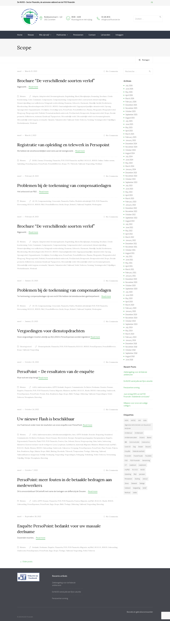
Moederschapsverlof (36, 106)
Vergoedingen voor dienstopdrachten (51, 330)
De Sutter (87, 387)
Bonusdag (95, 96)
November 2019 (131, 318)
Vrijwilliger (111, 120)
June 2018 (129, 359)
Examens (68, 103)
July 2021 (128, 256)
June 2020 (129, 295)
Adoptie (35, 96)
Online (100, 160)
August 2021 (130, 253)
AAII (139, 420)
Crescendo (56, 201)
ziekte (135, 493)
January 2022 (130, 240)
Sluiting (54, 451)
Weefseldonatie (23, 123)
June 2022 (129, 227)
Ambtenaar (128, 433)
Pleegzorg (21, 113)
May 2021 (128, 263)
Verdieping (50, 455)
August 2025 (130, 118)
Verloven (83, 120)
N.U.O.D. (48, 106)
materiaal (79, 445)
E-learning (48, 160)
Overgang (74, 448)
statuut (145, 479)
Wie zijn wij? (44, 34)
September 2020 (131, 288)
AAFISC (133, 420)
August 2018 (130, 356)
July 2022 (128, 224)
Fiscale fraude (138, 456)
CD (36, 201)
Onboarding (101, 391)
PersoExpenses (32, 164)
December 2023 (131, 172)
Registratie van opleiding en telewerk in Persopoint (63, 144)
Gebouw (71, 441)
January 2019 (130, 340)
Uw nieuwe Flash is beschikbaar (45, 418)
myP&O (81, 160)
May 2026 (128, 92)
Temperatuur (78, 451)
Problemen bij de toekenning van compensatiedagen (64, 185)
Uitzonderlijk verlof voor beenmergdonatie (93, 116)
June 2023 (129, 189)
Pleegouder (97, 110)
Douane (110, 387)
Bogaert (68, 387)
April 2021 (129, 266)
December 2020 (131, 279)
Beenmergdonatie (57, 96)
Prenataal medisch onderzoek (57, 113)
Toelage (77, 394)
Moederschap (22, 106)
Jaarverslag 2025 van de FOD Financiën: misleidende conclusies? (137, 395)
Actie (144, 420)
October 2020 (130, 285)
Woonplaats (29, 397)
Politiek (42, 113)
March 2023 (129, 198)
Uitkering (84, 394)
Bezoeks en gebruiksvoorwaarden (140, 612)
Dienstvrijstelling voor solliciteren (30, 103)
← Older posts (26, 561)
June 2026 (129, 89)
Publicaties (61, 34)
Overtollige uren (56, 110)
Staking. (137, 479)
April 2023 (129, 195)
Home (19, 34)
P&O (43, 205)
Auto (74, 435)
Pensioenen (78, 34)
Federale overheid (138, 451)
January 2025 (130, 140)
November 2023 (131, 176)
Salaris (37, 451)
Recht (61, 205)
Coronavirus (146, 442)
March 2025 (129, 134)
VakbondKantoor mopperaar (28, 455)
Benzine (92, 435)
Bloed (77, 96)
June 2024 (129, 160)
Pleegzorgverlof (32, 113)
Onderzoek (111, 391)
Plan (103, 448)
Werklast (98, 164)
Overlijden (45, 110)
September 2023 (131, 182)
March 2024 (129, 166)
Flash (39, 441)
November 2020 (131, 282)
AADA (34, 387)
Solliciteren (29, 116)
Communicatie (77, 387)
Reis (47, 394)
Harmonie (84, 103)
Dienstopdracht (44, 347)
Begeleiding (69, 96)
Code (30, 100)
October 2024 (130, 150)
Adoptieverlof (44, 96)
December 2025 (131, 105)
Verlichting (89, 455)
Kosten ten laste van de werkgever (39, 445)
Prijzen (114, 448)
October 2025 (130, 111)
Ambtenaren (139, 433)
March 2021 (129, 269)
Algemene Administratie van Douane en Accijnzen (138, 426)
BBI (126, 442)
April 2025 (129, 130)
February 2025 (130, 137)
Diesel (48, 438)
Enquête (20, 391)
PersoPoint (67, 110)
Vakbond (70, 120)
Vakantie (51, 120)
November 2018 (131, 347)
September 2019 (131, 324)
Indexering (107, 441)
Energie (71, 438)
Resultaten (54, 394)
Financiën (56, 160)
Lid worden (105, 34)
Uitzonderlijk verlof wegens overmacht (32, 120)
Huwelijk (92, 103)
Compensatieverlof (74, 100)
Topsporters (55, 116)
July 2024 (128, 156)
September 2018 (131, 353)
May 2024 (128, 163)
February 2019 (130, 337)
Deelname (96, 387)
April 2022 (129, 234)
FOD (63, 160)
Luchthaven (70, 445)
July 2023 (128, 185)
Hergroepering (86, 441)
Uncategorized (25, 347)
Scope (107, 113)
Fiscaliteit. (148, 456)
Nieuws (31, 34)
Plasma (89, 110)
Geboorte (76, 103)
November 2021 (131, 247)
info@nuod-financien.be (110, 19)
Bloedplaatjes (85, 96)
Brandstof (109, 435)
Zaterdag (38, 397)
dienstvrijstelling (99, 100)
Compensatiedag (59, 100)
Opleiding (21, 164)
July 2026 (128, 85)
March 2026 (129, 98)
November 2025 (131, 108)
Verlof (77, 120)
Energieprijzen (99, 438)
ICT (126, 465)
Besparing (100, 435)
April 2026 (129, 95)
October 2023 (130, 179)
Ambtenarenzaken (44, 387)
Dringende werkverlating (54, 103)
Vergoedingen (101, 394)
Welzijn (27, 458)
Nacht (87, 391)
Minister (66, 391)
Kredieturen (106, 103)
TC (68, 164)
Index (99, 441)
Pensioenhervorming (132, 387)
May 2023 (128, 192)
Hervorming (22, 205)
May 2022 (128, 230)
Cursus (40, 160)
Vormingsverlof (101, 120)
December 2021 (131, 243)
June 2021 (129, 259)
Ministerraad (104, 445)
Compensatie (47, 100)
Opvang (108, 106)
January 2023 (130, 205)
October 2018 (130, 350)
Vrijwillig (20, 458)
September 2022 (131, 218)
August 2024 (130, 153)
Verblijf (42, 455)
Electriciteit (62, 438)
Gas (65, 441)
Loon (55, 445)
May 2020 (128, 298)
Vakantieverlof (60, 120)
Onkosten (66, 448)
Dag (134, 447)
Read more (33, 86)
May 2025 (128, 127)
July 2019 (128, 327)
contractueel (87, 100)
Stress (127, 483)
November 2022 (131, 211)
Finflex (72, 201)
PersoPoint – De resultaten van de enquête (55, 371)
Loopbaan (61, 445)
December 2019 (131, 314)
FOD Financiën (71, 160)
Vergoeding (90, 164)
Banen (149, 437)
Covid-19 (127, 447)
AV (33, 201)
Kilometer (21, 445)
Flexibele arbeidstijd (83, 201)
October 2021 (130, 250)
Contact (92, 34)
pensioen (142, 474)
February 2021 (130, 272)
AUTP (54, 387)
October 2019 (130, 321)
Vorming (90, 120)
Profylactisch (74, 113)
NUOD (55, 106)
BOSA (34, 160)
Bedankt (60, 387)
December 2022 (131, 208)
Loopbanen (142, 465)
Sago (61, 394)
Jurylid (98, 103)
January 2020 (130, 311)
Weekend (33, 123)
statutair (38, 116)
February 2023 (130, 201)
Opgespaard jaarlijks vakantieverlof (90, 106)
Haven (77, 441)
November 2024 (131, 147)
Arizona (142, 437)
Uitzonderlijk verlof (68, 116)
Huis (95, 441)
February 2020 (130, 308)
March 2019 (129, 334)
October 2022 (130, 214)
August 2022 (130, 221)
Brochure (103, 96)
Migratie (59, 391)
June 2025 (129, 124)
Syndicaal (46, 116)
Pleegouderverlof (109, 110)
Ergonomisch (22, 441)
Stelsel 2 (73, 205)
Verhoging (80, 455)
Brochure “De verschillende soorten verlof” (56, 80)
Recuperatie (84, 113)
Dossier (103, 387)
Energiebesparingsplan (84, 438)
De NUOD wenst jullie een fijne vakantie (138, 381)
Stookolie (61, 451)
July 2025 (128, 121)
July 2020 (128, 292)
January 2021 (130, 276)
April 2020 (129, 301)
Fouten (52, 391)
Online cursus (109, 160)
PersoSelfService (79, 110)
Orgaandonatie (34, 110)
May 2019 (128, 330)
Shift (71, 394)
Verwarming (111, 455)
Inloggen (119, 34)
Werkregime (97, 205)
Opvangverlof (22, 110)
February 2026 (130, 101)
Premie (42, 394)
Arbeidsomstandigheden (61, 435)
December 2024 (131, 143)
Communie (37, 100)
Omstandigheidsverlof (67, 106)
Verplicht (88, 205)
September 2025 (131, 114)
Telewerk (74, 164)
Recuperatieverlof (97, 113)
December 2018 (131, 343)
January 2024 (130, 169)
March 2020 (129, 305)
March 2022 (129, 237)
